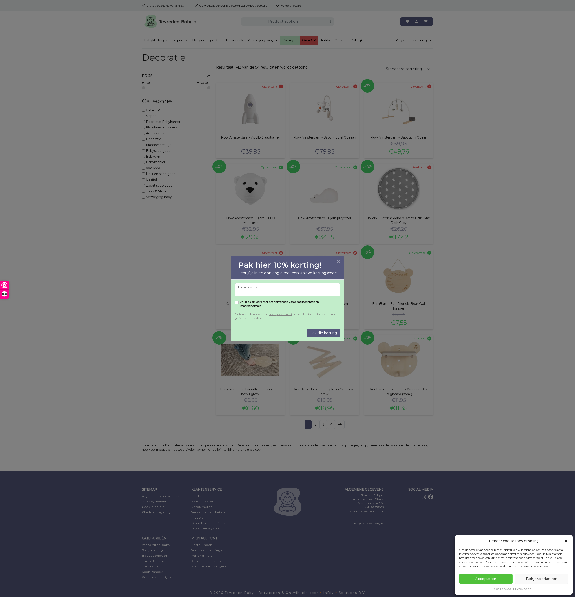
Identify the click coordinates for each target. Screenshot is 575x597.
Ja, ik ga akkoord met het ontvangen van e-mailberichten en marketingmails (279, 303)
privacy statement (280, 314)
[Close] (338, 261)
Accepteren (485, 579)
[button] (566, 541)
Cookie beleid (502, 588)
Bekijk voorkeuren (541, 579)
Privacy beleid (522, 588)
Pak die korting (323, 333)
